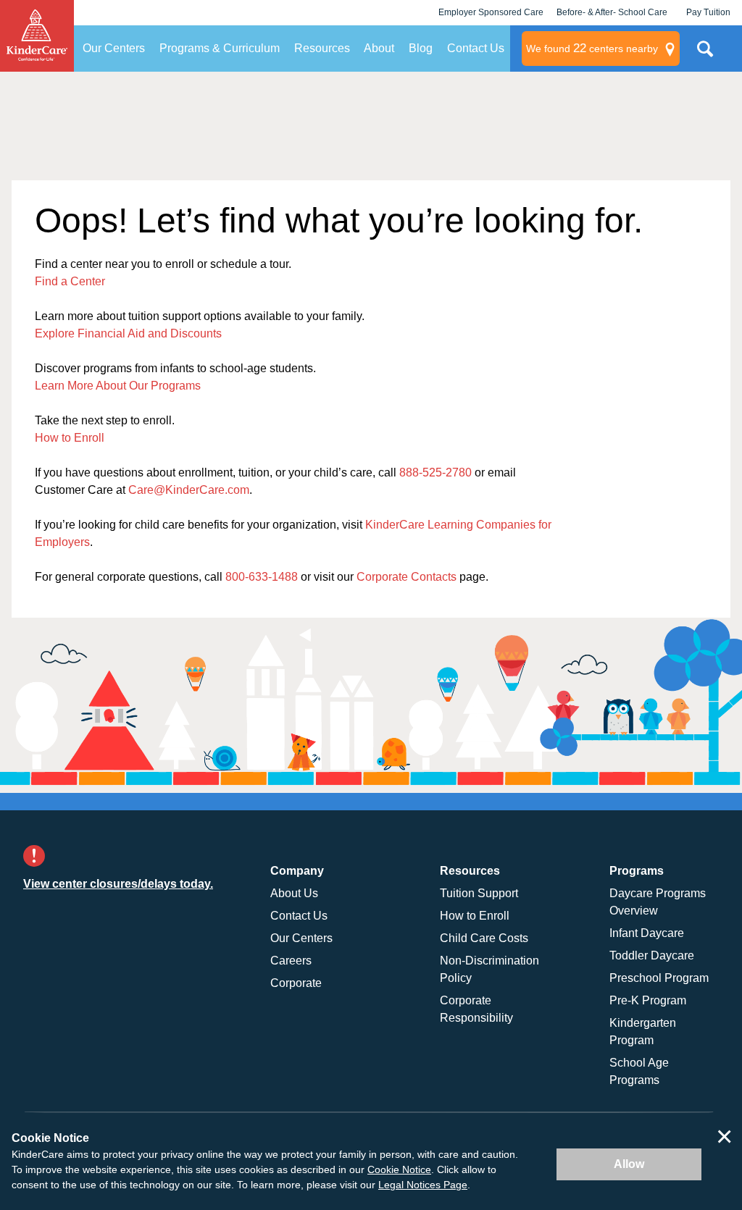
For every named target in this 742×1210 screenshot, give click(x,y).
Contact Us (475, 48)
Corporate (296, 983)
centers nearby (592, 48)
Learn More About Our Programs (118, 385)
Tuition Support (479, 893)
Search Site (705, 54)
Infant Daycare (646, 933)
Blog (421, 48)
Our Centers (114, 48)
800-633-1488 (261, 577)
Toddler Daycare (651, 955)
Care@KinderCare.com (188, 490)
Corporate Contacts (407, 577)
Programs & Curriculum (219, 48)
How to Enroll (69, 438)
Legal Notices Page (422, 1184)
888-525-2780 (435, 472)
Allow (629, 1164)
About (379, 48)
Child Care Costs (484, 938)
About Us (294, 893)
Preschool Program (659, 978)
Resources (322, 48)
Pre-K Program (647, 1000)
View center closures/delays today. (118, 884)
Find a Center (70, 281)
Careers (291, 960)
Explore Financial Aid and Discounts (128, 333)
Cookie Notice (399, 1169)
